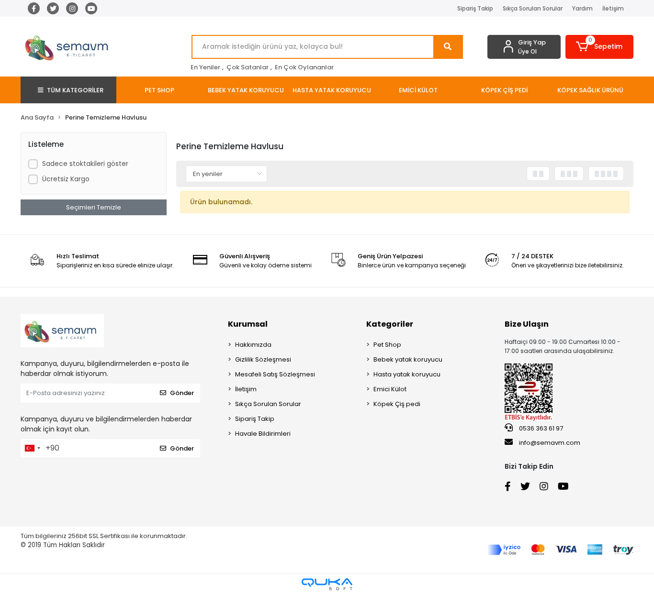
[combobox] (32, 448)
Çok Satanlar (247, 67)
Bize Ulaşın (527, 324)
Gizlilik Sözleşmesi (263, 359)
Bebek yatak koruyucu (407, 359)
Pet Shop (387, 344)
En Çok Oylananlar (304, 67)
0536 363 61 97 (540, 428)
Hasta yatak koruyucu (406, 374)
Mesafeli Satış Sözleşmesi (275, 374)
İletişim (613, 8)
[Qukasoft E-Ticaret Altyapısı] (327, 584)
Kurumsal (248, 324)
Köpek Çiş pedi (396, 403)
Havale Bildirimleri (263, 433)
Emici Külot (389, 389)
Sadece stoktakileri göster (85, 163)
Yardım (582, 8)
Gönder (182, 392)
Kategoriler (389, 324)
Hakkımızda (253, 344)
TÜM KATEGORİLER (75, 90)
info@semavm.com (549, 442)
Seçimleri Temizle (93, 207)
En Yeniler (205, 67)
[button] (599, 47)
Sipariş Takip (475, 8)
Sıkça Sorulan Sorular (533, 8)
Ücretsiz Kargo (66, 179)
